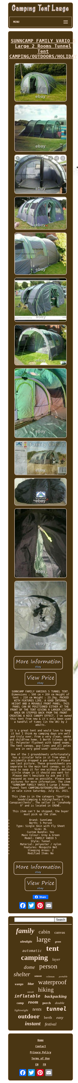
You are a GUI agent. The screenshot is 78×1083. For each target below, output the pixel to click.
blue (31, 984)
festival (50, 1024)
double (59, 1003)
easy (59, 1017)
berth (48, 1018)
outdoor (29, 1016)
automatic (32, 951)
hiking (46, 989)
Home (40, 1040)
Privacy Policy (40, 1052)
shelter (22, 974)
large (43, 939)
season (38, 976)
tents (37, 1009)
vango (19, 984)
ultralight (26, 941)
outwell (30, 992)
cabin (44, 932)
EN (36, 1064)
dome (29, 967)
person (48, 966)
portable (63, 976)
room (33, 1002)
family (25, 931)
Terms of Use (40, 1058)
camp (20, 1003)
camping (34, 957)
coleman (50, 976)
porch (46, 1003)
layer (56, 959)
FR (44, 1064)
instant (33, 1023)
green (58, 941)
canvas (59, 932)
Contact (40, 1046)
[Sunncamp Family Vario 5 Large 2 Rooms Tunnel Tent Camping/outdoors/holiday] (40, 82)
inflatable (27, 996)
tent (52, 948)
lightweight (21, 1010)
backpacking (56, 996)
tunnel (56, 1009)
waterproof (52, 982)
